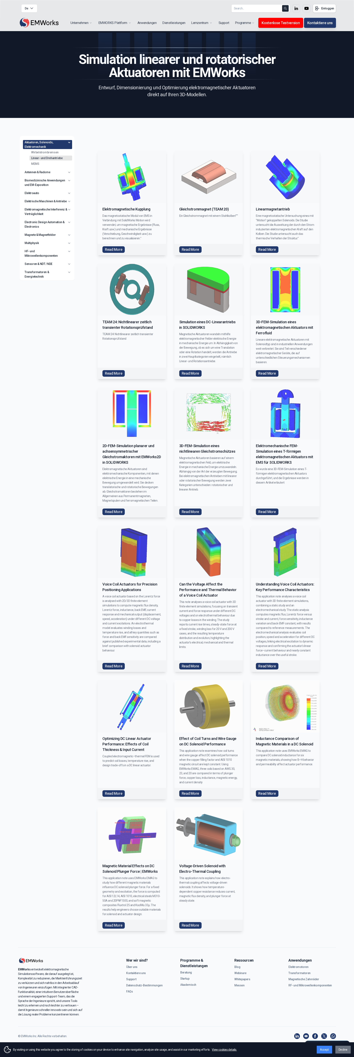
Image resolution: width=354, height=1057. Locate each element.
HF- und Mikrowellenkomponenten (41, 253)
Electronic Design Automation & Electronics (45, 224)
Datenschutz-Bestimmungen (144, 985)
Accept (324, 1049)
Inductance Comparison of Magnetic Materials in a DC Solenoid (284, 741)
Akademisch (188, 984)
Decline (343, 1049)
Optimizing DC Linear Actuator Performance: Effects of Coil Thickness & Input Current (126, 744)
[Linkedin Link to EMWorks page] (296, 8)
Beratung (186, 972)
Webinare (240, 973)
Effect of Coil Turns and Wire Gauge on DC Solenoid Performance (207, 741)
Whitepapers (242, 979)
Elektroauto (32, 193)
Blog (237, 967)
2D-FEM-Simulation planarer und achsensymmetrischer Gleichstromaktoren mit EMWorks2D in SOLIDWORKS (131, 454)
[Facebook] (315, 1036)
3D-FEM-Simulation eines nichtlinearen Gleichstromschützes (207, 448)
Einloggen (327, 8)
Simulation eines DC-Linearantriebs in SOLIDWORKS (207, 325)
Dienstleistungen (173, 23)
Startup (184, 978)
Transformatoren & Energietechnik (37, 274)
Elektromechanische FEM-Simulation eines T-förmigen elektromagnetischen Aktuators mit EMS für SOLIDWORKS (284, 454)
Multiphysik (32, 243)
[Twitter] (324, 1036)
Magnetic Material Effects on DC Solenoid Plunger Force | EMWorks (130, 869)
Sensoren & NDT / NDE (38, 264)
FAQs (129, 991)
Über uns (131, 967)
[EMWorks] (39, 22)
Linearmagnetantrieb (273, 209)
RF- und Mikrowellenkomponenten (310, 985)
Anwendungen (147, 23)
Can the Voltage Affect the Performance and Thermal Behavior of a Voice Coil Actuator (208, 589)
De (26, 8)
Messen (239, 985)
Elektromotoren (298, 967)
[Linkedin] (297, 1036)
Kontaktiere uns (320, 23)
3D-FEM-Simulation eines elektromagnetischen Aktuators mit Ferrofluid (284, 327)
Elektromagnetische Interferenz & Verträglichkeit (46, 212)
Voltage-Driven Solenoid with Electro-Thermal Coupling (202, 869)
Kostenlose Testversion (281, 23)
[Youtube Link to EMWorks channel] (306, 8)
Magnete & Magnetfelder (40, 234)
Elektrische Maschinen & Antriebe (46, 201)
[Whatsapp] (333, 1036)
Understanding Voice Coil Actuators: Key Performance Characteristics (285, 587)
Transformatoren (299, 973)
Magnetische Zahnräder (303, 979)
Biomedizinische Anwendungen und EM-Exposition (45, 183)
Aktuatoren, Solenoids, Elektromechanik (39, 144)
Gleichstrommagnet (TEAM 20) (204, 209)
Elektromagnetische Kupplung (126, 209)
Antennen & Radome (37, 172)
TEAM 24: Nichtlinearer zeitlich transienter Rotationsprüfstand (127, 325)
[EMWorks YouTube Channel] (306, 1036)
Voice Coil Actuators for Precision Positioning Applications (129, 587)
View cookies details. (224, 1049)
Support (224, 23)
